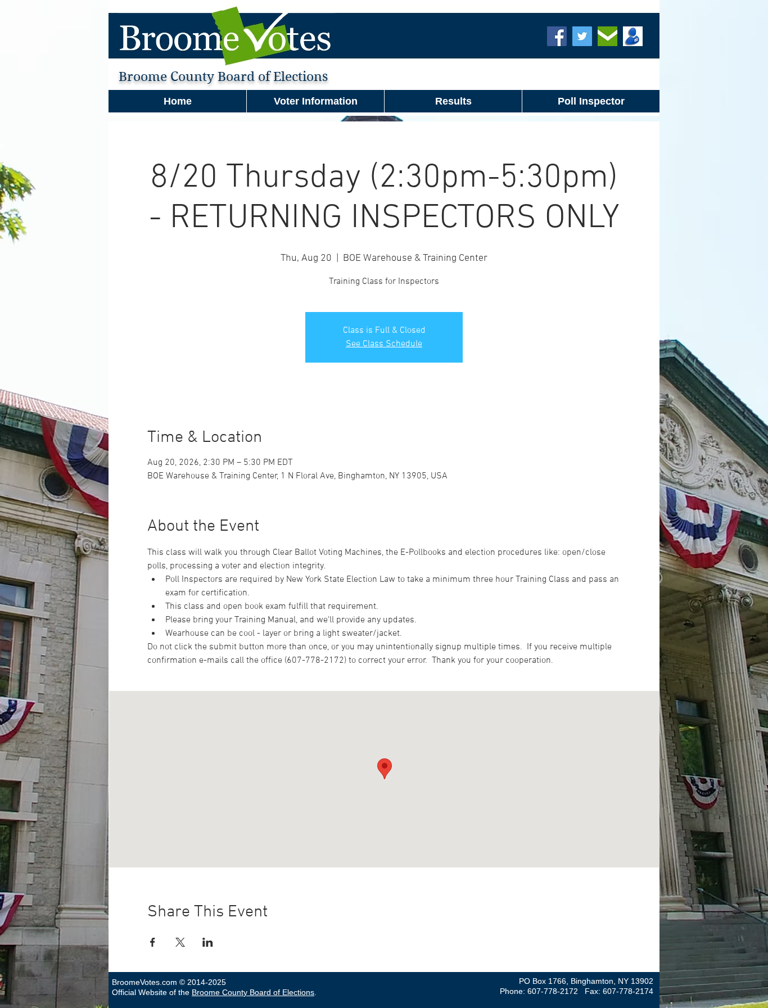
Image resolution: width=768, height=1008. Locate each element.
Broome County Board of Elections (253, 992)
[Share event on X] (180, 942)
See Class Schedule (384, 344)
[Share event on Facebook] (152, 942)
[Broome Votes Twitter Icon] (582, 36)
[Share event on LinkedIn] (207, 942)
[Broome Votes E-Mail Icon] (607, 36)
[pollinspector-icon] (633, 36)
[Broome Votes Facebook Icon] (557, 36)
